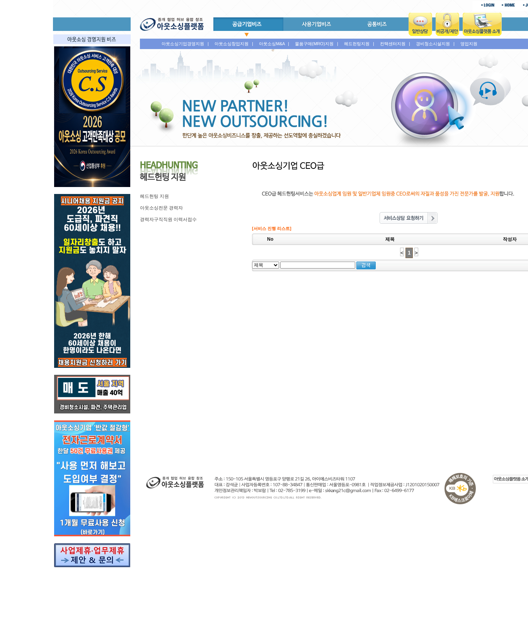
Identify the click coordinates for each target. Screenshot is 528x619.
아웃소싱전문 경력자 (161, 208)
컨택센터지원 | (395, 43)
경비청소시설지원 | (435, 43)
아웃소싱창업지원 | (234, 43)
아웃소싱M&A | (274, 43)
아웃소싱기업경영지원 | (185, 43)
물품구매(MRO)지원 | (316, 43)
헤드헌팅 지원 (154, 196)
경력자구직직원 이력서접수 (168, 219)
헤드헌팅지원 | (359, 43)
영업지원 (468, 43)
